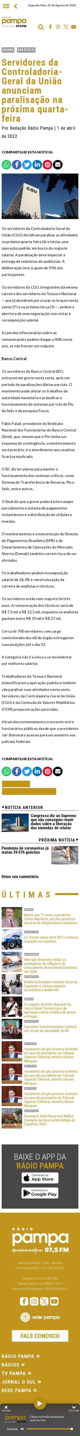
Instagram (58, 27)
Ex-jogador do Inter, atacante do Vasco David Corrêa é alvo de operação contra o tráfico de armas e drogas (50, 1010)
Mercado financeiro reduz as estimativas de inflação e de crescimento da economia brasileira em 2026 (50, 966)
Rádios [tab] (10, 1365)
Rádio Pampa (14, 22)
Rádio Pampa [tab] (18, 1356)
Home (8, 50)
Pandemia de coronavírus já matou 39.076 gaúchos (25, 850)
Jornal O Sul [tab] (19, 1382)
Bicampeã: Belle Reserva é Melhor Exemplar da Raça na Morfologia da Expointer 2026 (49, 1120)
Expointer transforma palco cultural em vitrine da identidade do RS (50, 1029)
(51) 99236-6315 (56, 1289)
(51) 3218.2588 (47, 1278)
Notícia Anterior (24, 807)
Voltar (17, 784)
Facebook (50, 27)
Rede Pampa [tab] (17, 1390)
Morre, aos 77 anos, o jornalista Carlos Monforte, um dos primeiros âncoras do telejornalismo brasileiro (50, 919)
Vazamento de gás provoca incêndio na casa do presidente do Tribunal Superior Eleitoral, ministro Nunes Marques (51, 1055)
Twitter (66, 27)
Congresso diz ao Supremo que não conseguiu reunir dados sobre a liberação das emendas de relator (53, 821)
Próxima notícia (57, 840)
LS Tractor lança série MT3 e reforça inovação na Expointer (51, 939)
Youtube (74, 27)
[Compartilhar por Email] (58, 164)
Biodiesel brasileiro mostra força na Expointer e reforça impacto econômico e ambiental (50, 986)
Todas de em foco (29, 791)
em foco (26, 50)
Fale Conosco (40, 1335)
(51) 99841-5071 (50, 1283)
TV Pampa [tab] (14, 1373)
